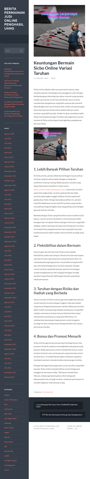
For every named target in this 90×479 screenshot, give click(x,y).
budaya (7, 395)
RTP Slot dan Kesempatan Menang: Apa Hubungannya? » (62, 415)
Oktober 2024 (9, 237)
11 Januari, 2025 (41, 78)
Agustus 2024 (9, 246)
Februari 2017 (9, 377)
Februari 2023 (9, 326)
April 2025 (8, 209)
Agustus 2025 (9, 190)
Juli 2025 (7, 195)
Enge (53, 78)
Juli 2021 (7, 358)
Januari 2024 (9, 279)
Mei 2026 (7, 148)
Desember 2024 (10, 227)
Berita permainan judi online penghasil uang (14, 18)
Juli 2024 (7, 251)
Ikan (5, 404)
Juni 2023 (8, 312)
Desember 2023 (10, 284)
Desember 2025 (10, 171)
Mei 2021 (7, 368)
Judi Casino (8, 409)
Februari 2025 (9, 218)
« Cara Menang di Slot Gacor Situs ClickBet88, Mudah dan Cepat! (56, 406)
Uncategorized (9, 465)
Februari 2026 (9, 162)
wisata (6, 470)
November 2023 (10, 288)
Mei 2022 (7, 335)
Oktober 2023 (9, 293)
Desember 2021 (10, 344)
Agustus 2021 (9, 354)
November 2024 (10, 232)
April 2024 (8, 265)
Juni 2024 (8, 255)
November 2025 (10, 176)
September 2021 (10, 349)
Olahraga (7, 423)
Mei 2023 (7, 316)
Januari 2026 (9, 167)
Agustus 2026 (9, 134)
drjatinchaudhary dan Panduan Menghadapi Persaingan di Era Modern (13, 113)
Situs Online (8, 442)
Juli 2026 (7, 139)
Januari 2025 (9, 223)
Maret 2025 (8, 213)
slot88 (6, 456)
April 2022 (8, 340)
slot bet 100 (8, 451)
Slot (5, 446)
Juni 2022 (8, 330)
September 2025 (10, 185)
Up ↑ (77, 428)
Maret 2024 (8, 270)
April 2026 (8, 153)
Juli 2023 (7, 307)
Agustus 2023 (9, 302)
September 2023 (10, 298)
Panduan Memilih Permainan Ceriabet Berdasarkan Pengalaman (13, 94)
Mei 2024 (7, 260)
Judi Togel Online (10, 418)
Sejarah (7, 437)
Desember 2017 (10, 372)
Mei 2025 (7, 204)
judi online (8, 414)
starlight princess (10, 460)
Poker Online (9, 428)
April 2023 (8, 321)
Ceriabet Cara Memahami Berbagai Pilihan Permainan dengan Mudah (14, 104)
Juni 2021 (8, 363)
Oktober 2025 (9, 181)
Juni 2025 (8, 199)
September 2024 (10, 241)
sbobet (6, 432)
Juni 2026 (8, 143)
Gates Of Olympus (11, 400)
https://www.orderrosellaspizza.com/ (50, 189)
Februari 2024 (9, 274)
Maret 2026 (8, 157)
